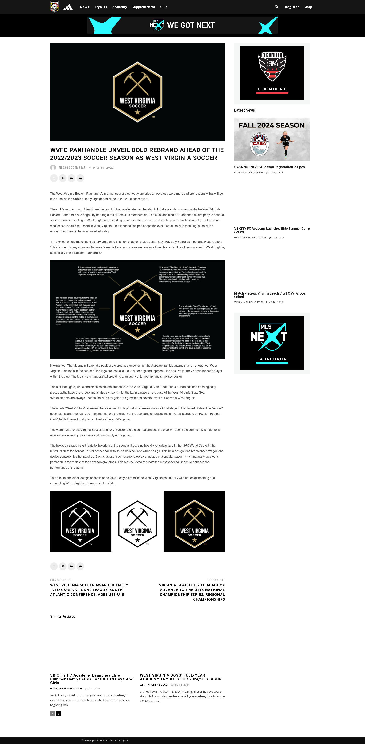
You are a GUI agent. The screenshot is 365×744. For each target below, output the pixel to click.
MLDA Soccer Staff (73, 167)
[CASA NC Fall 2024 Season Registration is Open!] (272, 139)
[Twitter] (63, 178)
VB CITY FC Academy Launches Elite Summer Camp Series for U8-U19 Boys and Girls (91, 679)
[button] (276, 7)
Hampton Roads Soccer (66, 688)
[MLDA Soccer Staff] (54, 167)
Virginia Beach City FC (248, 302)
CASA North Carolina (249, 172)
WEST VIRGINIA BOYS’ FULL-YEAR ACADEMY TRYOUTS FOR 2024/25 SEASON (181, 677)
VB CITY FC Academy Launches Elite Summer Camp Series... (272, 230)
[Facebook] (54, 178)
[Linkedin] (71, 178)
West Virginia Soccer (154, 685)
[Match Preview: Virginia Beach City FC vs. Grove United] (272, 265)
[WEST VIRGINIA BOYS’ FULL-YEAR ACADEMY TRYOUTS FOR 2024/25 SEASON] (182, 648)
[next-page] (58, 713)
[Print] (80, 178)
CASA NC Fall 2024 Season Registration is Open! (269, 167)
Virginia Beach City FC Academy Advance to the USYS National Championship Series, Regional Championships (192, 592)
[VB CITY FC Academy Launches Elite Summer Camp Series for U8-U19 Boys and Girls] (92, 648)
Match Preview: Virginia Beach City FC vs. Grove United (269, 295)
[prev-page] (52, 713)
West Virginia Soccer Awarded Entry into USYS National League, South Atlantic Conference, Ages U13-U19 (89, 590)
